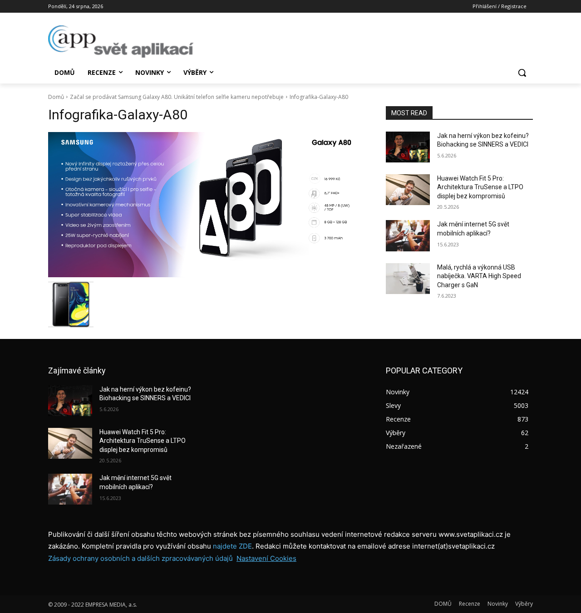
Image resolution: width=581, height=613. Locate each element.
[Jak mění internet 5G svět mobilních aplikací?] (408, 235)
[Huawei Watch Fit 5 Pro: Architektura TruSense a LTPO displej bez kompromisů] (408, 189)
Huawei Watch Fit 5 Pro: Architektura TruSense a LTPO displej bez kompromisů (480, 187)
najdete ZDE (232, 546)
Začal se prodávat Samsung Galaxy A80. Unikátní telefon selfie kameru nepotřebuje (177, 97)
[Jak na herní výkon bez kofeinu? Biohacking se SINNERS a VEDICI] (408, 147)
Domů (56, 97)
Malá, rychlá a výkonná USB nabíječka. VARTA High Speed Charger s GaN (479, 276)
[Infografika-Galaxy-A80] (206, 204)
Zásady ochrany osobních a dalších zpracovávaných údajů (140, 558)
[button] (522, 72)
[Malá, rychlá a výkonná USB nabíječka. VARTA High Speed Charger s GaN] (408, 278)
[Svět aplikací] (120, 41)
